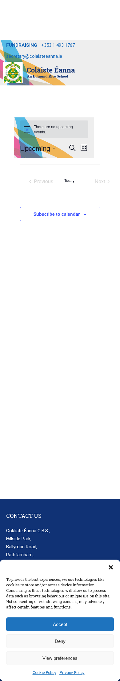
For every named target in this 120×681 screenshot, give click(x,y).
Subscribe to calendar (57, 214)
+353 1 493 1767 (58, 45)
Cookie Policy (44, 672)
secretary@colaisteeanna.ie (34, 56)
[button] (111, 567)
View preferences (60, 658)
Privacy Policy (72, 672)
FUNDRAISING (21, 45)
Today (69, 180)
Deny (60, 641)
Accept (60, 624)
